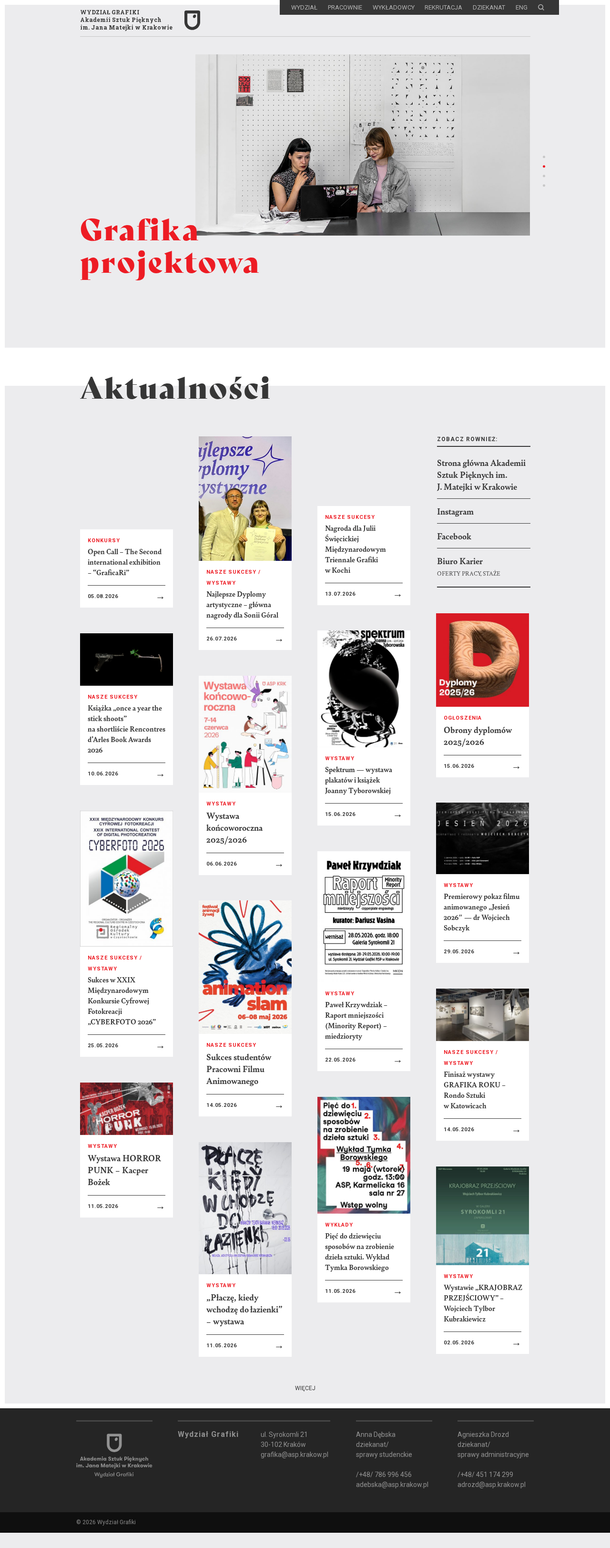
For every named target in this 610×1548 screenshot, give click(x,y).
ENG (522, 7)
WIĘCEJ (305, 1388)
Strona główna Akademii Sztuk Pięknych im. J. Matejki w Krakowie (481, 474)
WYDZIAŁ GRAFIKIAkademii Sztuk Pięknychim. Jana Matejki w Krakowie (126, 19)
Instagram (455, 511)
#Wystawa (232, 1496)
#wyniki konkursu (82, 1511)
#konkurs (289, 1496)
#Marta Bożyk (170, 1511)
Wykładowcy (394, 7)
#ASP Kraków (72, 1496)
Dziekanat (489, 7)
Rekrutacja (443, 7)
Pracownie (345, 7)
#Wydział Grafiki (156, 1496)
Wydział (304, 7)
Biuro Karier (460, 561)
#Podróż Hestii (287, 1527)
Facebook (454, 536)
